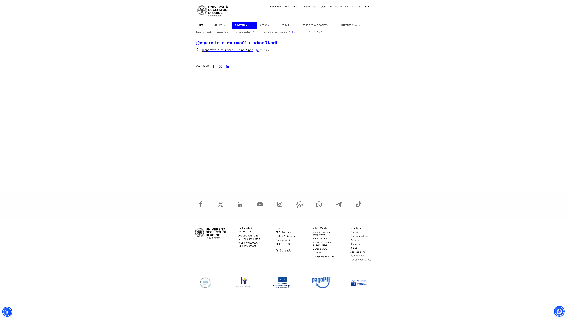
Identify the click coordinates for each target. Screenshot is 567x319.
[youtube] (260, 207)
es (341, 6)
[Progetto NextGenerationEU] (282, 282)
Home (200, 25)
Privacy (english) (359, 236)
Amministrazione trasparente (322, 233)
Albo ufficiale (320, 228)
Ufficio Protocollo (285, 236)
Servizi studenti (244, 32)
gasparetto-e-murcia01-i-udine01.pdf (227, 50)
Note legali (356, 228)
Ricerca (264, 25)
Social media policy (360, 259)
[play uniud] (299, 207)
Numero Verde (283, 240)
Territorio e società (315, 25)
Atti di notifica (320, 238)
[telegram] (338, 207)
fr (346, 6)
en (336, 6)
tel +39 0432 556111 (248, 235)
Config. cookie (283, 250)
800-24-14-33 (283, 244)
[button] (7, 311)
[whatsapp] (319, 207)
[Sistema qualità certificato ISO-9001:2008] (205, 282)
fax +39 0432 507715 (249, 239)
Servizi (286, 25)
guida (322, 6)
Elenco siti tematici (323, 256)
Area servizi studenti (225, 32)
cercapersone (309, 6)
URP (278, 228)
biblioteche (275, 6)
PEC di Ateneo (283, 232)
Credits (317, 252)
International (349, 25)
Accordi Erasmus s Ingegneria (275, 32)
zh (351, 6)
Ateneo (218, 25)
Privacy (354, 232)
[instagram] (279, 207)
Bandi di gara (320, 249)
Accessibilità (357, 255)
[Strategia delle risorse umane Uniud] (244, 282)
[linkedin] (240, 207)
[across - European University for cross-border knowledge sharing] (359, 282)
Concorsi (355, 244)
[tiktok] (358, 207)
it (331, 6)
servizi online (292, 6)
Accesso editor (358, 251)
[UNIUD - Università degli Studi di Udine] (212, 10)
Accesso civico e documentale (322, 243)
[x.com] (220, 207)
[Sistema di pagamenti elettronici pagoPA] (321, 282)
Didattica (241, 25)
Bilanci (353, 247)
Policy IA (355, 240)
